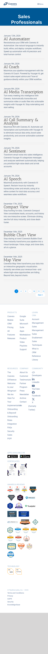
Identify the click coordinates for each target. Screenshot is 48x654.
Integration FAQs (12, 426)
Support (23, 349)
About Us (24, 372)
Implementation (14, 405)
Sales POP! (9, 437)
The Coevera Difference (11, 376)
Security (10, 431)
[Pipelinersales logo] (10, 4)
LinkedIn (35, 382)
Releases (11, 338)
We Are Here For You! (11, 398)
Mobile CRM (10, 322)
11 (39, 291)
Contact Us (23, 404)
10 (34, 291)
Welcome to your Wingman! (11, 387)
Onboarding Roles (12, 418)
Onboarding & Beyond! (12, 411)
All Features (11, 333)
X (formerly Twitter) (32, 406)
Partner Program (23, 385)
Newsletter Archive (24, 396)
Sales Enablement (37, 336)
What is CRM (35, 351)
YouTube (36, 389)
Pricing (10, 327)
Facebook (36, 396)
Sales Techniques (37, 343)
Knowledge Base (13, 605)
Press (22, 391)
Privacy (10, 596)
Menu (41, 4)
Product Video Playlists (23, 342)
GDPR (9, 599)
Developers (37, 375)
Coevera (10, 316)
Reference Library (36, 358)
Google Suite (23, 318)
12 (43, 291)
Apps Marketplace (25, 333)
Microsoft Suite (24, 326)
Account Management (38, 321)
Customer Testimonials (25, 378)
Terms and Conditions (15, 593)
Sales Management (38, 328)
